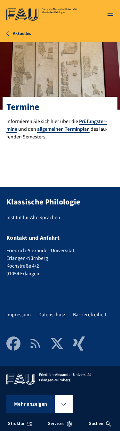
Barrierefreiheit (89, 314)
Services (56, 423)
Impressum (18, 314)
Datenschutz (51, 314)
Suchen (96, 423)
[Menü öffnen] (110, 15)
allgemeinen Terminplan (63, 129)
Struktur (16, 423)
